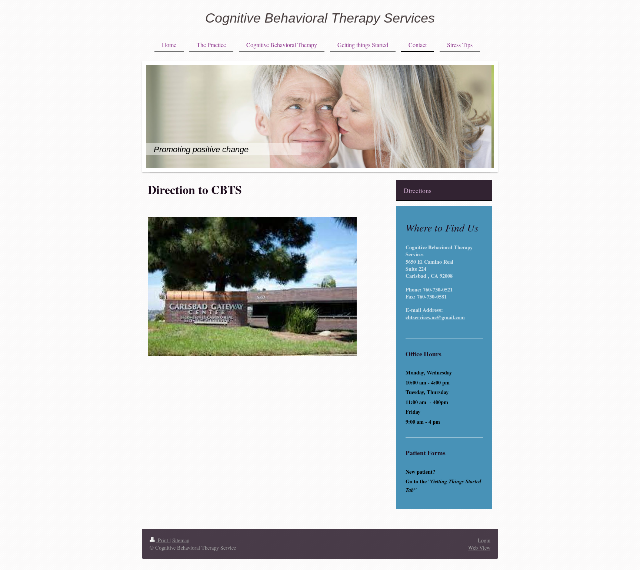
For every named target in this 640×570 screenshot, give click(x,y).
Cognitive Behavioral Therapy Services (320, 18)
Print (163, 540)
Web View (479, 547)
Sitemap (180, 540)
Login (484, 540)
